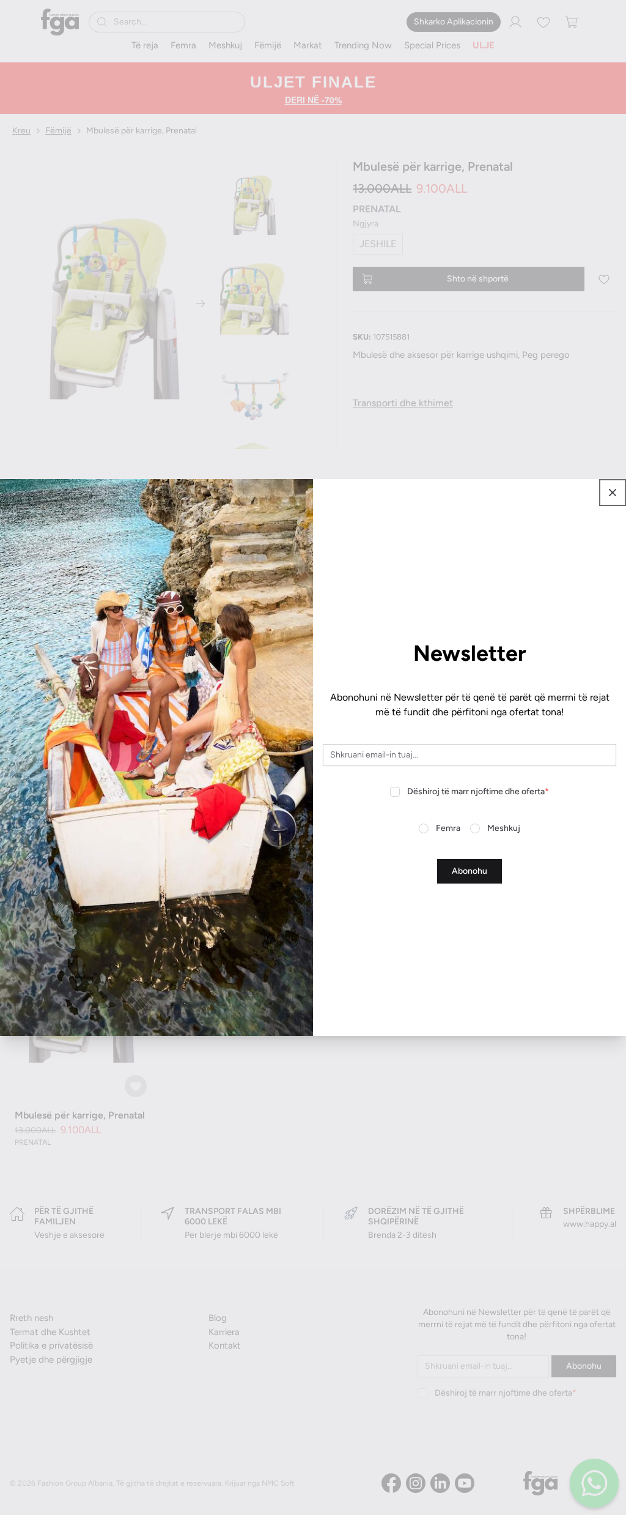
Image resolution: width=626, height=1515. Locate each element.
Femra (448, 828)
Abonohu (469, 871)
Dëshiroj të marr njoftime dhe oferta (478, 791)
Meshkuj (503, 828)
